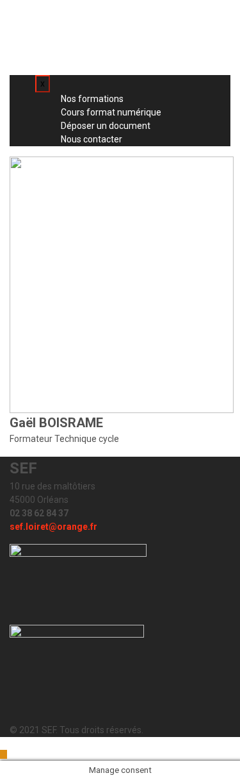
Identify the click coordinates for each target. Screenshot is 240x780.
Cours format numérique (95, 26)
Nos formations (76, 12)
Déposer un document (90, 39)
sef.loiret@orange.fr (53, 526)
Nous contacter (76, 52)
